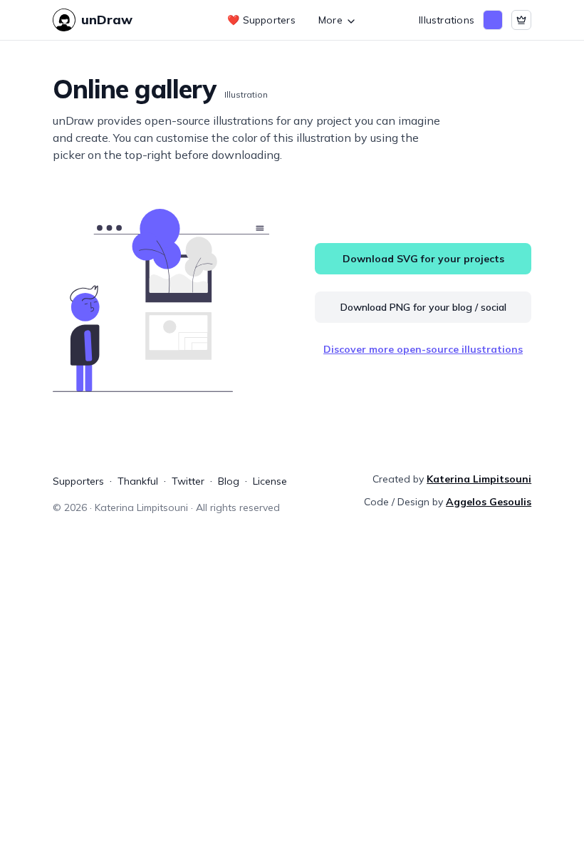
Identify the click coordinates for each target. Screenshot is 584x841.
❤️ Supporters (261, 20)
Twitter (188, 481)
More (330, 20)
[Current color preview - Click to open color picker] (493, 20)
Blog (228, 481)
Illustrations (446, 20)
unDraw (106, 19)
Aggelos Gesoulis (488, 501)
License (270, 481)
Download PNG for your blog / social (423, 307)
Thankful (138, 481)
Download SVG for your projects (423, 258)
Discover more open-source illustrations (423, 349)
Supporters (78, 481)
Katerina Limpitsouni (479, 479)
